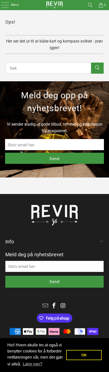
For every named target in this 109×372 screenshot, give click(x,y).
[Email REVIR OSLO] (45, 306)
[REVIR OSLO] (54, 5)
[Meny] (2, 5)
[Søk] (90, 5)
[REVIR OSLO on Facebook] (54, 306)
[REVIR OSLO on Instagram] (63, 306)
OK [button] (84, 355)
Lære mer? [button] (32, 364)
